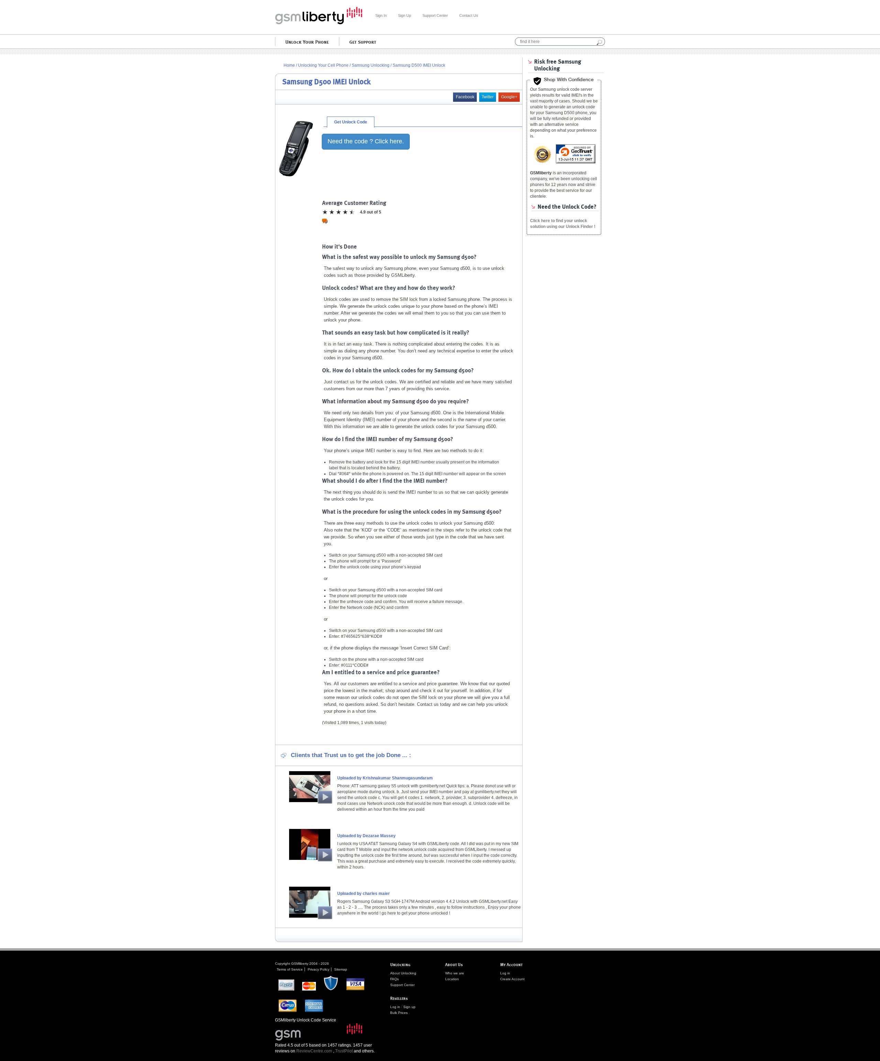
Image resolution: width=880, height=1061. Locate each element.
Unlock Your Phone (307, 41)
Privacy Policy (318, 969)
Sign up (409, 1007)
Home (289, 65)
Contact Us (468, 15)
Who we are (454, 973)
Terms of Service (290, 969)
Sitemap (340, 969)
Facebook (465, 97)
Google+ (509, 97)
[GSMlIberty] (318, 23)
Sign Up (404, 15)
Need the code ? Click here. (366, 141)
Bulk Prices (399, 1013)
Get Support (362, 41)
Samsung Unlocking (371, 65)
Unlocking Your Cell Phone (323, 65)
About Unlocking (403, 973)
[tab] (350, 122)
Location (452, 979)
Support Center (435, 15)
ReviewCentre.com (314, 1051)
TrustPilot (344, 1051)
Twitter (488, 97)
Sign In (381, 15)
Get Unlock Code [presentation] (350, 122)
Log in (395, 1007)
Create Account (512, 979)
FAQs (394, 979)
